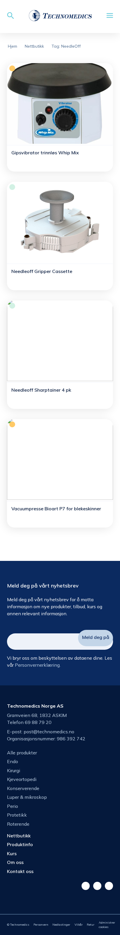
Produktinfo (20, 844)
